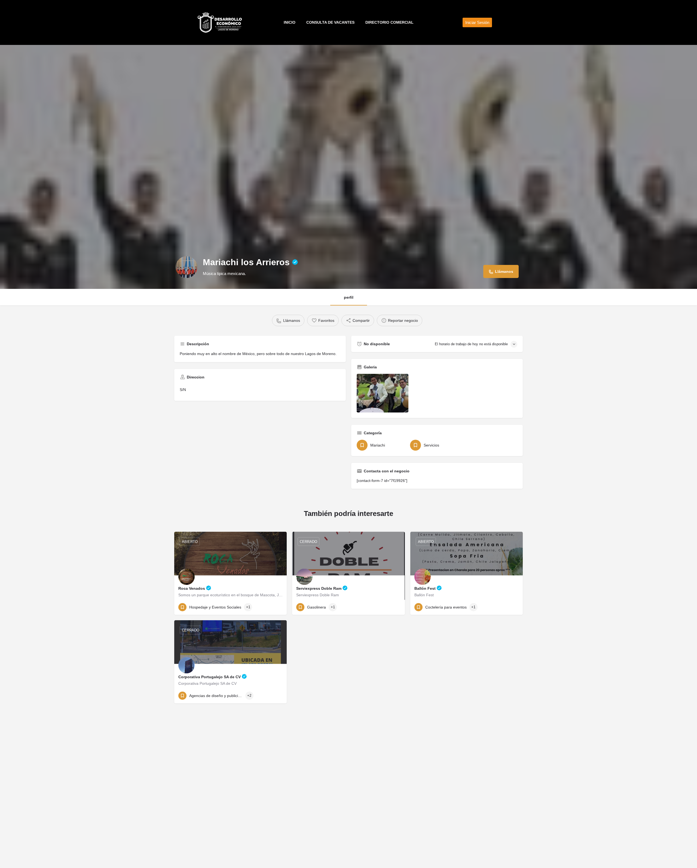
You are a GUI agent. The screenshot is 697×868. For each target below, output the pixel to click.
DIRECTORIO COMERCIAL (389, 22)
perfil (348, 297)
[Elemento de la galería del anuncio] (382, 393)
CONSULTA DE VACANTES (330, 22)
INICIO (289, 22)
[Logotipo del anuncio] (186, 267)
